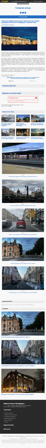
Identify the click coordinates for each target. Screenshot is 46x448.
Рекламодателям (11, 436)
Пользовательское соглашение (32, 436)
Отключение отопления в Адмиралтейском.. (23, 138)
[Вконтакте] (21, 13)
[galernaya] (25, 13)
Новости (23, 262)
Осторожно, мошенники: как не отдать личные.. (7, 138)
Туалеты (6, 421)
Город (12, 25)
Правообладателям (20, 436)
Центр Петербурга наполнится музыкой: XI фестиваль (23, 205)
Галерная (5, 405)
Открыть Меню (23, 16)
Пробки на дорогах (8, 413)
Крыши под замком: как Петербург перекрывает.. (37, 124)
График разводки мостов (10, 418)
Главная (4, 436)
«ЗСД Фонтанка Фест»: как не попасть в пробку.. (37, 138)
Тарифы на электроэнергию (10, 414)
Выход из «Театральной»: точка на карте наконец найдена (17, 394)
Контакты (41, 436)
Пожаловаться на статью (7, 76)
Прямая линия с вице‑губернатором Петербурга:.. (21, 124)
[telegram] (23, 13)
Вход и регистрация (5, 106)
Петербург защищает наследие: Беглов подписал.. (7, 124)
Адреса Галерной (8, 420)
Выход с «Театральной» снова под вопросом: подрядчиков (23, 234)
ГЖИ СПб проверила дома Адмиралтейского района (23, 263)
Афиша (22, 204)
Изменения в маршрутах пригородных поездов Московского (23, 176)
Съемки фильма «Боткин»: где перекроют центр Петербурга (23, 292)
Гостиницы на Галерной (9, 416)
